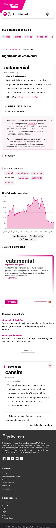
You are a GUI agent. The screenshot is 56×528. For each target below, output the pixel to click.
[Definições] (47, 14)
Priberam (5, 506)
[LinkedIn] (17, 460)
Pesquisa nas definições (11, 476)
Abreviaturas (6, 486)
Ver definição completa (41, 425)
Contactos (6, 503)
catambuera (37, 173)
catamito (9, 182)
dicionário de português (13, 445)
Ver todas (28, 350)
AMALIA (31, 123)
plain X (4, 515)
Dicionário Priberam (11, 49)
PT (5, 14)
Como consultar (8, 483)
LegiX (4, 512)
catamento (37, 178)
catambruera (22, 173)
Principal (5, 473)
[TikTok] (13, 460)
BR (9, 14)
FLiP (3, 509)
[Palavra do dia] (50, 365)
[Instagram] (8, 460)
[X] (21, 460)
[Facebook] (4, 460)
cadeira (6, 37)
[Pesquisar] (14, 14)
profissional (42, 37)
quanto (17, 37)
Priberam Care (7, 518)
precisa (28, 37)
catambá (9, 173)
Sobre (4, 480)
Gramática (6, 489)
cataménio (23, 178)
